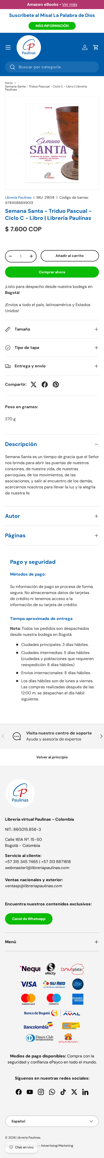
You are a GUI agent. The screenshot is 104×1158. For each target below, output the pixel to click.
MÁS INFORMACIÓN (52, 25)
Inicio (9, 82)
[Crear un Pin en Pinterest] (55, 384)
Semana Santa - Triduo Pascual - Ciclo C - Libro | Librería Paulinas (46, 88)
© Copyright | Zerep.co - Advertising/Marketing (39, 1146)
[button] (95, 47)
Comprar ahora (52, 272)
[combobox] (52, 67)
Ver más (69, 4)
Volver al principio (52, 757)
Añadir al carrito (70, 255)
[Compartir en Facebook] (44, 384)
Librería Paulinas (18, 197)
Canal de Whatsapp (28, 918)
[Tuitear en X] (33, 384)
